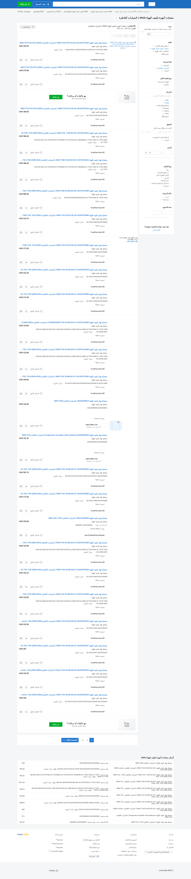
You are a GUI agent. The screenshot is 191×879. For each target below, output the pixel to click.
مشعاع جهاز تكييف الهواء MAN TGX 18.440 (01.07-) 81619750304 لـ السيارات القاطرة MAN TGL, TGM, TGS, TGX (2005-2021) (58, 570)
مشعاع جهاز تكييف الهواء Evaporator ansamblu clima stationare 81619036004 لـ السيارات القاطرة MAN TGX (64, 435)
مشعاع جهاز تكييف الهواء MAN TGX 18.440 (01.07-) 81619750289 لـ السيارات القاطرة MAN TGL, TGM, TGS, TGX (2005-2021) (58, 494)
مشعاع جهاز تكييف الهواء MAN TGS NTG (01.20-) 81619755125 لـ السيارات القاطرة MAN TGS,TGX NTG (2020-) (64, 67)
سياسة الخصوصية (131, 844)
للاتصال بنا (170, 847)
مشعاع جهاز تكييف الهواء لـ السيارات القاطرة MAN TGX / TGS (151, 822)
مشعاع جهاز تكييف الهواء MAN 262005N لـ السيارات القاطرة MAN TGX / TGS (78, 518)
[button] (26, 60)
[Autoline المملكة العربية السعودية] (165, 4)
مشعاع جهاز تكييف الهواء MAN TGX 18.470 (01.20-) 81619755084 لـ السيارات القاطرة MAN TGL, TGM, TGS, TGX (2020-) (60, 215)
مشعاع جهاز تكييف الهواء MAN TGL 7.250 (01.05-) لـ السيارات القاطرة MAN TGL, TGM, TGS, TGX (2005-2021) (142, 775)
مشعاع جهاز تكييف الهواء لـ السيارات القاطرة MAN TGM (154, 763)
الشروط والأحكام (131, 840)
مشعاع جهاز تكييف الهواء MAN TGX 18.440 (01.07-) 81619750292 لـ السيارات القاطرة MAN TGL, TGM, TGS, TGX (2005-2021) (58, 469)
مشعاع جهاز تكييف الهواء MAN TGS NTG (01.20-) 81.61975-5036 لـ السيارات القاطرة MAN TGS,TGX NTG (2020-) (63, 43)
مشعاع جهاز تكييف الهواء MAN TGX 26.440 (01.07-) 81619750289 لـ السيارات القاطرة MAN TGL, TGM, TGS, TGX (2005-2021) (58, 294)
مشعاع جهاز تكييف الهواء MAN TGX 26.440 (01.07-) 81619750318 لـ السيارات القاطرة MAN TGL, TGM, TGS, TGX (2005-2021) (58, 270)
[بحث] (142, 4)
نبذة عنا (171, 840)
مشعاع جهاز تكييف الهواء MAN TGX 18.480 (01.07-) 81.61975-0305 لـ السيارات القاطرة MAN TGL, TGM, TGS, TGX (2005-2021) (58, 376)
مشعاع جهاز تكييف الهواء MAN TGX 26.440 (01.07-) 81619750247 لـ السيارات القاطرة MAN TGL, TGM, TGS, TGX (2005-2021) (58, 646)
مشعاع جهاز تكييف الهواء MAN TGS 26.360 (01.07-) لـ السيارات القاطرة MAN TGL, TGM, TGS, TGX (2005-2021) (144, 789)
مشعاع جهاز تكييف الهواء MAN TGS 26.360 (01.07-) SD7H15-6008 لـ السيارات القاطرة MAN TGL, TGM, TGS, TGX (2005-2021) (58, 543)
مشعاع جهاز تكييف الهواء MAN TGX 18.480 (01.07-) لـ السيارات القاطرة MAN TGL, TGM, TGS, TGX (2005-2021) (144, 802)
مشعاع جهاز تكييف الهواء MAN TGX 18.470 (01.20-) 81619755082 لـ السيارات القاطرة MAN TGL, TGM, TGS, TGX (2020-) (60, 245)
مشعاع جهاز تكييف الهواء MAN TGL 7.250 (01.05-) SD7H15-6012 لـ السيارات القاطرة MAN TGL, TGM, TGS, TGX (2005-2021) (58, 133)
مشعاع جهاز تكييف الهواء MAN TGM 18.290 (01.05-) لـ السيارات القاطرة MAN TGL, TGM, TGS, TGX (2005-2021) (144, 782)
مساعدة (170, 844)
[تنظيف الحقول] (142, 32)
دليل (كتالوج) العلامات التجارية (127, 855)
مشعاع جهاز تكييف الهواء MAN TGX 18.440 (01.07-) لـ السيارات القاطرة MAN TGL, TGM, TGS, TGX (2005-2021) (144, 796)
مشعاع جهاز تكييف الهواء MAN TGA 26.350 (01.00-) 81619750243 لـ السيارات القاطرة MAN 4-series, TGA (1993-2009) (61, 695)
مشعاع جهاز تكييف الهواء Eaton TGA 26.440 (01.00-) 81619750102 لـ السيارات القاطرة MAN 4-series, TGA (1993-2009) (61, 670)
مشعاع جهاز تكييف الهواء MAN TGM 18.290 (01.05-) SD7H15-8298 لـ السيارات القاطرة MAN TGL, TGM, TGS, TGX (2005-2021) (58, 191)
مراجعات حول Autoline (129, 851)
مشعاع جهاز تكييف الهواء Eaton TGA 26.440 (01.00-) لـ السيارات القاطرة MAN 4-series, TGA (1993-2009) (143, 809)
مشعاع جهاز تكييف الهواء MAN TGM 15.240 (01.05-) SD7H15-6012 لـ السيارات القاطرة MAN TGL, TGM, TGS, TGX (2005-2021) (58, 160)
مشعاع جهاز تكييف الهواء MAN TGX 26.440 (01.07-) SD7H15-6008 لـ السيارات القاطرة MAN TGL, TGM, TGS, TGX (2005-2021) (58, 349)
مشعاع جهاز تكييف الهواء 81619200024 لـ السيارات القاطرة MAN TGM (80, 401)
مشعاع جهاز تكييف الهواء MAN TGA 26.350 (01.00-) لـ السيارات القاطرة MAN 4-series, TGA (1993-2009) (143, 769)
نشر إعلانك (55, 97)
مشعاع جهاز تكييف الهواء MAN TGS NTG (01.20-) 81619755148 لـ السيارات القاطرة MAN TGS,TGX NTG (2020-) (64, 108)
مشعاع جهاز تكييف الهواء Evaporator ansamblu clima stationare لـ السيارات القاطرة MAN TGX (144, 816)
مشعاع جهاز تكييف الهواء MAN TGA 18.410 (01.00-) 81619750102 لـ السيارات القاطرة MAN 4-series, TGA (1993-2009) (61, 621)
